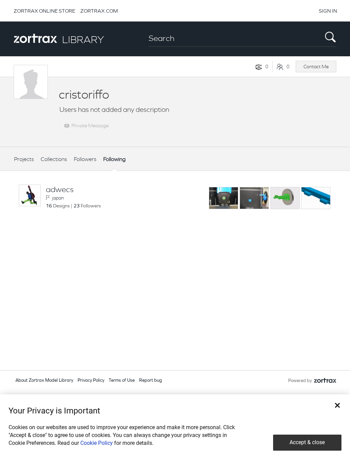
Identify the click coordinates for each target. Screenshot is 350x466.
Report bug (150, 380)
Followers (85, 159)
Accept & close (307, 442)
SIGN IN (328, 11)
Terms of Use (122, 380)
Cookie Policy (96, 443)
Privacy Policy (91, 380)
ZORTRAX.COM (99, 11)
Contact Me (316, 66)
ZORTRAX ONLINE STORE (44, 11)
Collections (54, 159)
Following (114, 159)
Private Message (90, 125)
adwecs (59, 189)
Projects (24, 159)
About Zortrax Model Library (44, 380)
